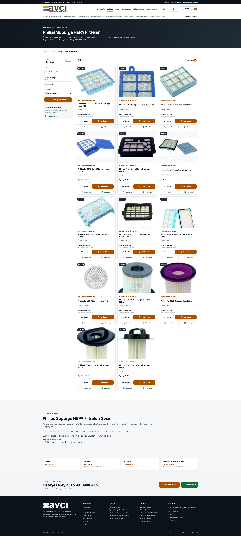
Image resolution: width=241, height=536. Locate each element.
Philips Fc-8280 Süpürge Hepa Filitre (176, 301)
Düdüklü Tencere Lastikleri (113, 16)
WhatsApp (107, 126)
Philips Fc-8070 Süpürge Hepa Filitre (176, 105)
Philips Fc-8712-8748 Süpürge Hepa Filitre (134, 301)
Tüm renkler (50, 84)
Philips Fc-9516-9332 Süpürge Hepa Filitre (176, 235)
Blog (117, 9)
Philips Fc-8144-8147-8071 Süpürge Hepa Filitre (134, 235)
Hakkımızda (126, 9)
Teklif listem (191, 60)
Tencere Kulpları (83, 16)
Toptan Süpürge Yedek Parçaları (118, 510)
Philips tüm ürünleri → (87, 436)
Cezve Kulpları (129, 16)
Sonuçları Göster (59, 100)
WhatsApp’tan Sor (52, 116)
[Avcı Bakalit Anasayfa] (55, 9)
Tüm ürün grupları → (191, 16)
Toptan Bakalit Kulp (114, 507)
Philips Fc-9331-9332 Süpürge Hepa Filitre (134, 170)
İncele (86, 121)
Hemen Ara (87, 126)
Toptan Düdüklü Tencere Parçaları (119, 515)
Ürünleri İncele (170, 485)
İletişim (164, 9)
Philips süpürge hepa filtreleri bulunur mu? (65, 442)
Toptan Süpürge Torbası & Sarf (118, 518)
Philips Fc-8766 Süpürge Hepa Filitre (176, 170)
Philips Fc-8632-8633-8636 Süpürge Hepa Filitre (94, 105)
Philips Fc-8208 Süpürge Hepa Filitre (93, 301)
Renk (49, 82)
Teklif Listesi (86, 521)
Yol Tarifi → (171, 520)
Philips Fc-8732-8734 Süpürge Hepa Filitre (93, 235)
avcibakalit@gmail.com (175, 517)
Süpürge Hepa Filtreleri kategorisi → (60, 436)
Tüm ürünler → (104, 436)
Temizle (69, 61)
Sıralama (47, 89)
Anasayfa (101, 9)
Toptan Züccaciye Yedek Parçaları (119, 512)
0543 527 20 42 (173, 514)
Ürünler (110, 9)
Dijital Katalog (138, 9)
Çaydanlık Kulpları (70, 16)
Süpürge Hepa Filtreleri (157, 16)
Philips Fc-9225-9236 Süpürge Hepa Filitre (93, 366)
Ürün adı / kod (49, 68)
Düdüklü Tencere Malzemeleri (52, 16)
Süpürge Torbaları (97, 16)
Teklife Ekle (104, 121)
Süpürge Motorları (142, 16)
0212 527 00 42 (173, 512)
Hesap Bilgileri (152, 9)
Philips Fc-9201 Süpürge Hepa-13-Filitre (136, 105)
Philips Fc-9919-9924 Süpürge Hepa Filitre (93, 170)
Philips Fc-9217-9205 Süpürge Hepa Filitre (134, 366)
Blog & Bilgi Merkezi (89, 512)
